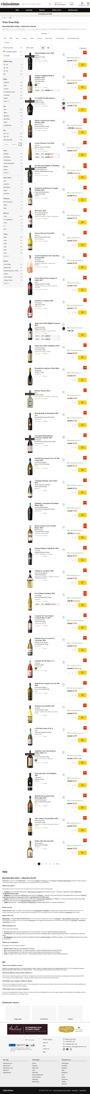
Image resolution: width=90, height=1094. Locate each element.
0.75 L (13, 216)
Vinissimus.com (7, 1063)
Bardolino (46, 910)
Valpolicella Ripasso (26, 900)
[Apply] (20, 144)
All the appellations (37, 1075)
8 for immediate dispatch (76, 418)
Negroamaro (32, 902)
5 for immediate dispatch (76, 710)
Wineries (42, 10)
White (13, 112)
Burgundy (64, 1068)
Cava (33, 1070)
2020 (13, 250)
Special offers (61, 38)
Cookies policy (82, 1090)
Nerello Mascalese (13, 163)
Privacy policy (75, 1090)
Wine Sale (35, 1072)
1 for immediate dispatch (76, 125)
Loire (63, 1075)
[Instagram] (64, 1049)
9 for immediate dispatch (76, 733)
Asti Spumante (8, 937)
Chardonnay (13, 160)
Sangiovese (13, 157)
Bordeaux (64, 1065)
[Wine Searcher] (70, 1029)
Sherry (34, 1063)
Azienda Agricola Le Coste (13, 270)
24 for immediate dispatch (76, 260)
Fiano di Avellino (66, 918)
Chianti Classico (32, 892)
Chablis (64, 1081)
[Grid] (48, 48)
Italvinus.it (6, 1070)
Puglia (6, 902)
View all (6, 101)
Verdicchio (74, 920)
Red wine (34, 1065)
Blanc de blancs (13, 202)
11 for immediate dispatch (76, 463)
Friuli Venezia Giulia (13, 92)
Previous (35, 863)
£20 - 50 (13, 136)
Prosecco (45, 29)
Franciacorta (20, 897)
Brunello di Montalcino (65, 29)
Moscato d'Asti (10, 897)
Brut (13, 181)
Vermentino (31, 920)
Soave (34, 900)
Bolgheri (39, 892)
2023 (13, 237)
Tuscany (13, 88)
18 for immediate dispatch (76, 688)
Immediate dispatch (74, 38)
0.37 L (13, 222)
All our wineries (36, 1077)
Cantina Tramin (13, 280)
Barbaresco (25, 895)
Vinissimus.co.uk (8, 1068)
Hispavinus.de (7, 1072)
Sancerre (64, 1084)
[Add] (82, 65)
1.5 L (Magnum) (13, 219)
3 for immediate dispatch (76, 845)
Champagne (65, 1063)
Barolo (54, 29)
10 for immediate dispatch (76, 553)
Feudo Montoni (13, 277)
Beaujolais (65, 1072)
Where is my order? (70, 1039)
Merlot (13, 169)
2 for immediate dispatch (76, 80)
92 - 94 (13, 68)
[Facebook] (67, 1049)
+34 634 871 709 (70, 1041)
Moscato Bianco (46, 937)
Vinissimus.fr (7, 1065)
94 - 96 (13, 71)
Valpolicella (38, 910)
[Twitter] (71, 1049)
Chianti (38, 29)
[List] (43, 48)
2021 (13, 246)
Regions (4, 17)
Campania (58, 918)
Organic (8, 42)
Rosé (13, 208)
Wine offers (57, 10)
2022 (13, 240)
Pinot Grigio (5, 918)
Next (57, 863)
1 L (13, 226)
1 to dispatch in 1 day (75, 170)
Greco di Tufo (75, 918)
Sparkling (29, 10)
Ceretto (13, 274)
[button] (82, 4)
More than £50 (13, 140)
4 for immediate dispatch (76, 192)
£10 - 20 (13, 133)
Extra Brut (13, 193)
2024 (13, 243)
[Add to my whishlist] (63, 549)
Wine (17, 10)
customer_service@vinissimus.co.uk (75, 1046)
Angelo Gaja (13, 267)
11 (53, 864)
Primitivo (24, 902)
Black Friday (35, 1081)
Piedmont (13, 82)
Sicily (13, 85)
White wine (35, 1068)
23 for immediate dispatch (76, 620)
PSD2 (13, 1045)
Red (13, 109)
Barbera (13, 166)
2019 (13, 253)
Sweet (13, 122)
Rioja (63, 1070)
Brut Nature (13, 187)
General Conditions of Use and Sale (61, 1090)
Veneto (13, 98)
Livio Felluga (13, 264)
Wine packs (74, 10)
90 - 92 (13, 64)
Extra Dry (13, 184)
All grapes (35, 1079)
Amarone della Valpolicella (44, 899)
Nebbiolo (13, 154)
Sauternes (65, 1079)
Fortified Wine (13, 125)
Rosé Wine (13, 119)
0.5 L (13, 229)
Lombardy (13, 95)
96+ (13, 74)
